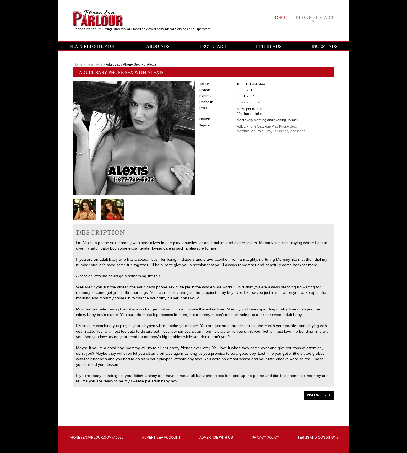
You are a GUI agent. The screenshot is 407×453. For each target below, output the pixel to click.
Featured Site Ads (91, 46)
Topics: (205, 125)
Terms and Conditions (318, 437)
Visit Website (319, 395)
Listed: (204, 90)
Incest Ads (324, 46)
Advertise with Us (216, 437)
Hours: (204, 119)
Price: (204, 108)
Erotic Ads (213, 46)
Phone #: (206, 102)
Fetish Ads (269, 46)
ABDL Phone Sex (250, 126)
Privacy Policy (265, 437)
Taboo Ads (156, 46)
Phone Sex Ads (315, 17)
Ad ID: (204, 84)
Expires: (206, 96)
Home (280, 17)
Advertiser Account (161, 437)
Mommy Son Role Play (254, 131)
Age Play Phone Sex (280, 126)
